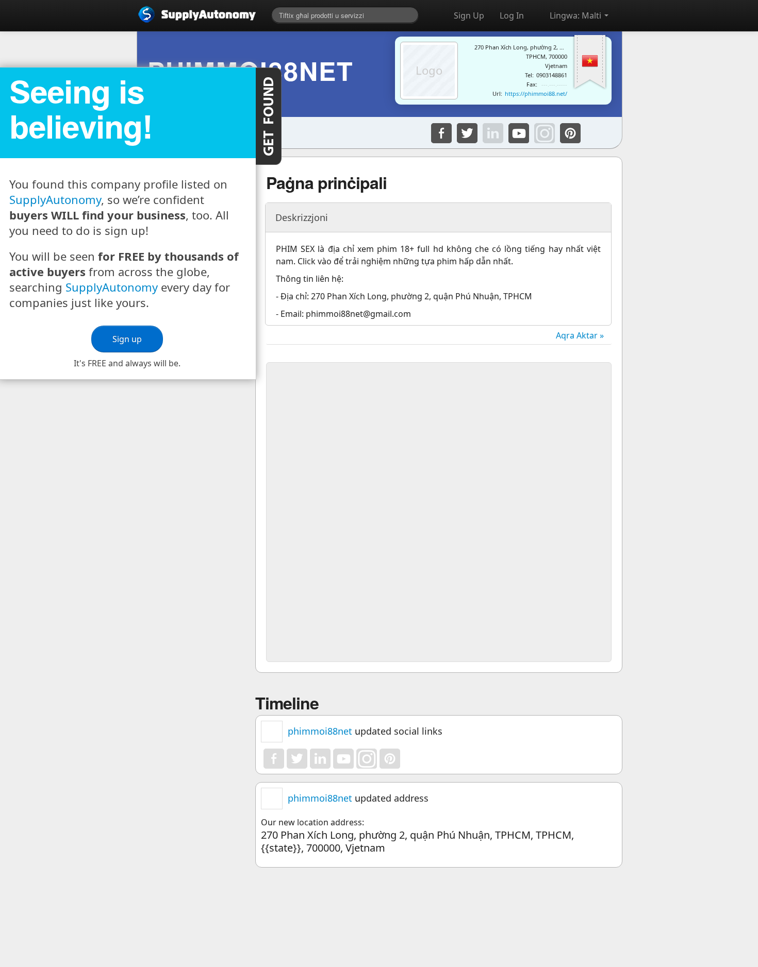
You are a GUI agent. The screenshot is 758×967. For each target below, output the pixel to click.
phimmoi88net (320, 731)
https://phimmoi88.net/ (536, 93)
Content (269, 116)
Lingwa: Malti (576, 15)
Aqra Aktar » (580, 335)
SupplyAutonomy (55, 199)
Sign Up (469, 15)
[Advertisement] (439, 440)
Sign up (127, 339)
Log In (512, 15)
